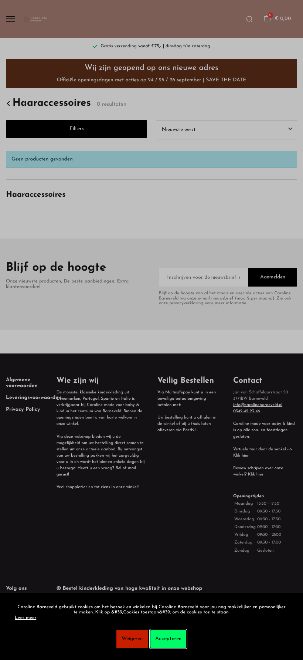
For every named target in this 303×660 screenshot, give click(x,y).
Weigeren (132, 639)
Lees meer (25, 618)
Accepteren (168, 639)
